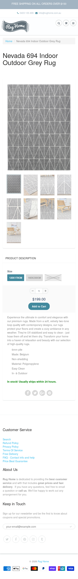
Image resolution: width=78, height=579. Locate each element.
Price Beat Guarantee (15, 461)
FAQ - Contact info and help (19, 457)
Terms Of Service (13, 450)
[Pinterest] (24, 539)
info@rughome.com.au (50, 12)
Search (7, 439)
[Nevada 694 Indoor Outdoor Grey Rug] (39, 127)
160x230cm (34, 277)
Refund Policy (11, 443)
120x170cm (15, 277)
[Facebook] (15, 539)
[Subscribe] (70, 527)
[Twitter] (7, 539)
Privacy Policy (11, 446)
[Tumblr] (42, 539)
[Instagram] (33, 539)
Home (8, 41)
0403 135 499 (27, 12)
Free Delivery (10, 454)
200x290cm (53, 277)
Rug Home (43, 561)
